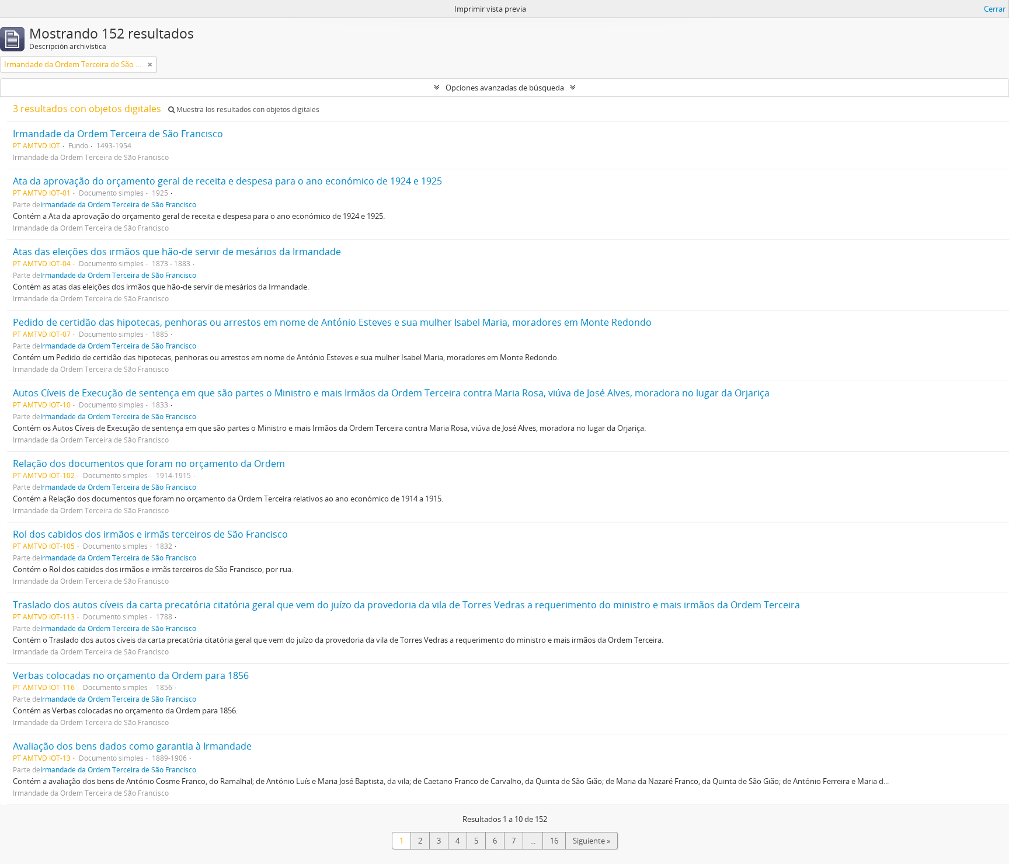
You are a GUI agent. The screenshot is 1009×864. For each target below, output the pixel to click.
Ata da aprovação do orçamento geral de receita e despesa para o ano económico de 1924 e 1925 (227, 181)
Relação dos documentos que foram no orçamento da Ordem (149, 463)
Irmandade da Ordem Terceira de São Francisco (118, 133)
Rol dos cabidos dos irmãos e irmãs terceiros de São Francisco (150, 534)
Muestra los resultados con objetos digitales (247, 109)
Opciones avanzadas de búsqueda (505, 87)
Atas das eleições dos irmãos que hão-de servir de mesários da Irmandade (177, 251)
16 (554, 840)
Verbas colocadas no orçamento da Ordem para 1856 (131, 675)
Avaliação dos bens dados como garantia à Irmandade (132, 746)
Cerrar (994, 9)
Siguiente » (591, 840)
